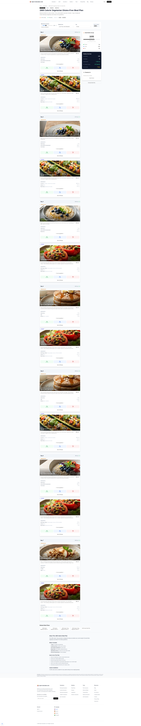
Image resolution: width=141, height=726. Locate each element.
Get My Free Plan (80, 373)
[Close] (91, 348)
